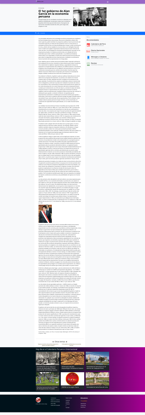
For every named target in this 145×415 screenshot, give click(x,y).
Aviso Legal (53, 403)
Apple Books (83, 403)
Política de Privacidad (55, 405)
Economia (43, 33)
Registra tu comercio (55, 399)
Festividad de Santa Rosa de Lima (97, 387)
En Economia (41, 8)
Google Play (83, 405)
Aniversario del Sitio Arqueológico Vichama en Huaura (72, 367)
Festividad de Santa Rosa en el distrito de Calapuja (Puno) (96, 367)
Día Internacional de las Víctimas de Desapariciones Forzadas (47, 388)
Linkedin (67, 402)
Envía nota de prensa (55, 401)
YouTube (67, 407)
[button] (107, 2)
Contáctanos (53, 398)
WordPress (83, 407)
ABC (38, 33)
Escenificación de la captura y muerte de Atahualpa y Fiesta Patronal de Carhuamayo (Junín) (47, 368)
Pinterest (68, 404)
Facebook (68, 400)
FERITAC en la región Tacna (70, 387)
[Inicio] (35, 32)
